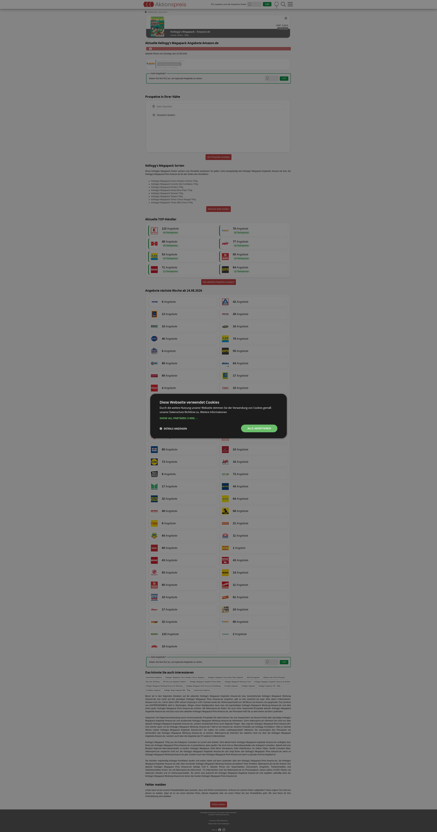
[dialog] (218, 416)
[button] (218, 418)
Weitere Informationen (213, 412)
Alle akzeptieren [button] (259, 428)
